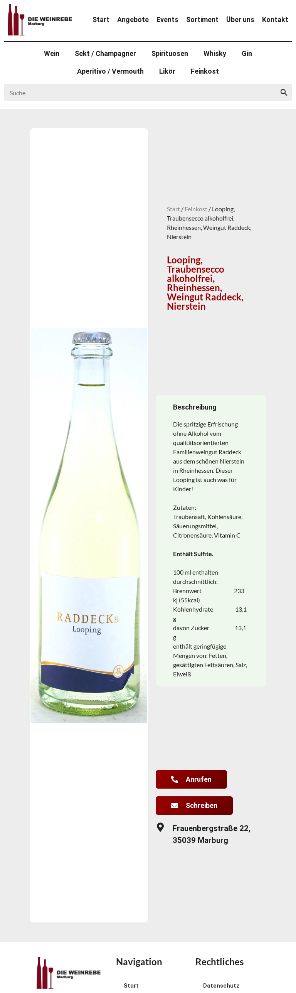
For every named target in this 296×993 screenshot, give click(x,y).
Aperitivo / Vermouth (110, 71)
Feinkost (205, 71)
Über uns (240, 20)
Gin (247, 53)
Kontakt (275, 20)
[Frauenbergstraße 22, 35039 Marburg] (160, 827)
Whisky (215, 53)
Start (100, 20)
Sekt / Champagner (105, 53)
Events (167, 20)
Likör (167, 71)
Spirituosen (169, 53)
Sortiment (202, 20)
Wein (51, 53)
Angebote (133, 20)
